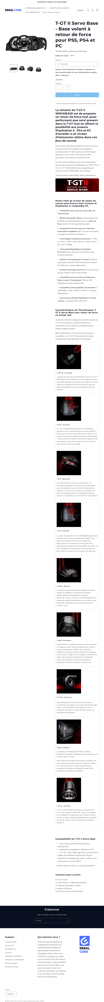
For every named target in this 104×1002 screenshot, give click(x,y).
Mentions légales (11, 963)
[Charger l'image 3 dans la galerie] (30, 68)
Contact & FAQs (10, 942)
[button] (36, 8)
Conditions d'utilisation (13, 956)
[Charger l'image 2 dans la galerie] (21, 68)
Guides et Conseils (11, 967)
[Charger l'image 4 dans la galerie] (38, 68)
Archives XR (9, 945)
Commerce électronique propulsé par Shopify (30, 1001)
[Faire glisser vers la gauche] (7, 68)
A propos (8, 952)
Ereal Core (13, 1001)
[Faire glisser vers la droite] (45, 68)
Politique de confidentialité (14, 959)
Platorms (58, 60)
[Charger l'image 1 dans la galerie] (13, 68)
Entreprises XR (10, 949)
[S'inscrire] (68, 920)
